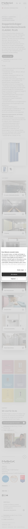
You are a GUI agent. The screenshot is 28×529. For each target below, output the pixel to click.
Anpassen (13, 278)
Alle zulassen (14, 274)
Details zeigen (20, 270)
